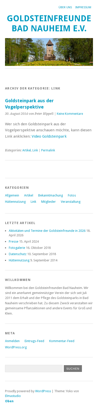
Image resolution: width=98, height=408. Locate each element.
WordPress (43, 391)
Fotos (72, 195)
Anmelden (12, 341)
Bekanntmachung (50, 195)
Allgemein (12, 195)
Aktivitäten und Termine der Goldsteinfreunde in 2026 (47, 231)
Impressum (83, 7)
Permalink (48, 150)
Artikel (26, 150)
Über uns (65, 7)
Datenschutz (17, 254)
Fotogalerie (17, 248)
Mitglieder (48, 201)
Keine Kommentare (70, 114)
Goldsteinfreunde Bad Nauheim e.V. (49, 23)
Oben (9, 401)
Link (35, 150)
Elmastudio (13, 396)
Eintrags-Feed (34, 341)
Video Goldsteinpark (49, 136)
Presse (13, 241)
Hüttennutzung (15, 201)
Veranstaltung (70, 201)
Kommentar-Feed (61, 341)
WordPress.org (16, 347)
